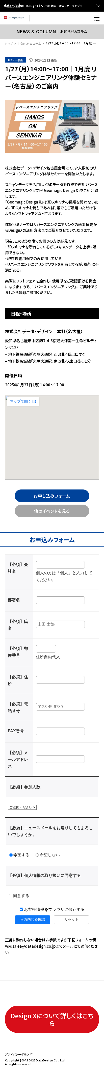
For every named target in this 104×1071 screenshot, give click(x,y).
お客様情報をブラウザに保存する (54, 909)
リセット (71, 919)
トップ (9, 43)
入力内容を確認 (32, 919)
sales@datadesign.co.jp (34, 946)
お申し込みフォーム (52, 496)
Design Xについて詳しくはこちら (52, 1019)
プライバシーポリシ (17, 1054)
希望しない (50, 855)
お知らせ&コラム (29, 43)
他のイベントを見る (52, 511)
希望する (21, 855)
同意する (21, 895)
